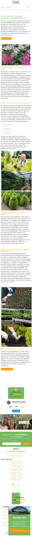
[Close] (28, 508)
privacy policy (19, 440)
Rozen (6, 126)
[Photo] (16, 54)
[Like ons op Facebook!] (13, 485)
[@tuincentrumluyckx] (8, 402)
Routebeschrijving (7, 369)
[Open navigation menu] (3, 7)
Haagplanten (7, 129)
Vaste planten (8, 124)
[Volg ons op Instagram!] (19, 485)
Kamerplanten (8, 133)
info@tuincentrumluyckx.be (16, 456)
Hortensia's (7, 131)
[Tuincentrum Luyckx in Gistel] (16, 2)
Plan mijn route (6, 38)
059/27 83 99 (17, 453)
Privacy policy (16, 487)
